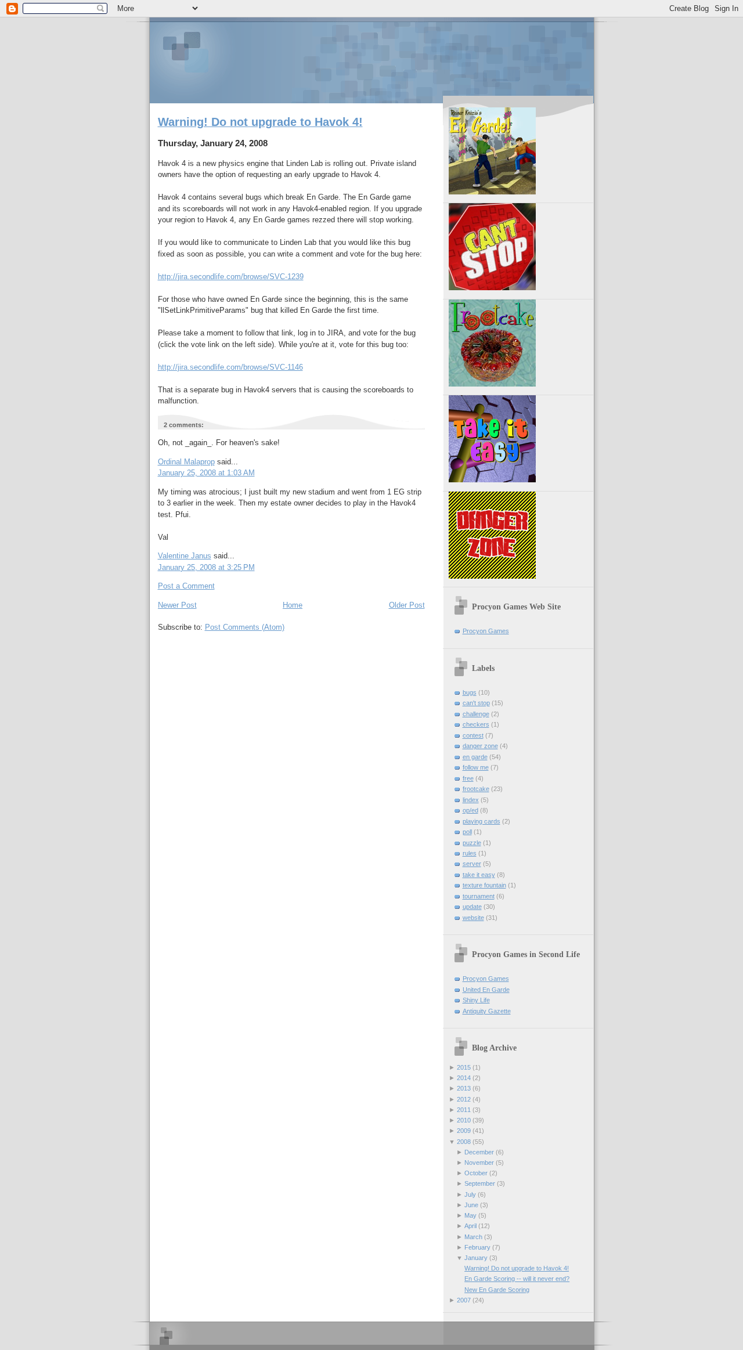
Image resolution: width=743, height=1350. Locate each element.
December (479, 1152)
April (470, 1225)
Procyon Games (372, 59)
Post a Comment (186, 586)
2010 (464, 1120)
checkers (476, 724)
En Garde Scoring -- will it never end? (516, 1278)
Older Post (407, 605)
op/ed (470, 810)
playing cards (481, 821)
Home (292, 605)
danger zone (480, 745)
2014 (464, 1077)
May (470, 1215)
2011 (464, 1109)
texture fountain (484, 885)
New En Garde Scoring (496, 1289)
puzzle (472, 842)
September (479, 1183)
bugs (470, 692)
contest (473, 735)
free (468, 778)
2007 (464, 1300)
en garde (475, 756)
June (471, 1204)
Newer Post (177, 605)
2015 (464, 1067)
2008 (464, 1141)
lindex (471, 799)
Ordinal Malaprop (186, 461)
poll (467, 831)
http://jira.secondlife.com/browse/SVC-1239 (231, 276)
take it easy (479, 874)
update (472, 906)
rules (470, 853)
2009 (464, 1130)
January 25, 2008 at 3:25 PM (206, 567)
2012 (464, 1099)
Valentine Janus (184, 555)
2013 (464, 1088)
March (473, 1236)
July (470, 1194)
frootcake (476, 788)
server (472, 863)
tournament (479, 896)
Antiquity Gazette (487, 1011)
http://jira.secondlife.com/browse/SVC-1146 (230, 367)
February (477, 1247)
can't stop (476, 702)
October (476, 1172)
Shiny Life (476, 1000)
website (473, 917)
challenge (476, 713)
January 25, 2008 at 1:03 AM (206, 472)
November (479, 1162)
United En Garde (486, 989)
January (476, 1257)
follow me (476, 767)
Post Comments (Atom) (244, 627)
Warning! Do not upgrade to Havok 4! (260, 121)
